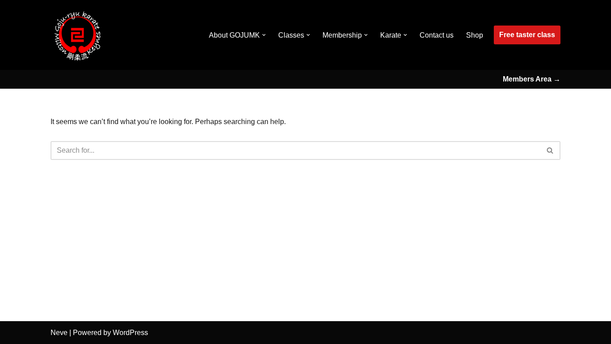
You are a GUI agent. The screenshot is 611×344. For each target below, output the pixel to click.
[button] (264, 35)
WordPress (130, 332)
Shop (474, 35)
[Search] (550, 150)
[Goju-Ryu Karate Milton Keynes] (77, 35)
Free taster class (527, 35)
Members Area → (531, 79)
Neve (59, 332)
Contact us (437, 35)
